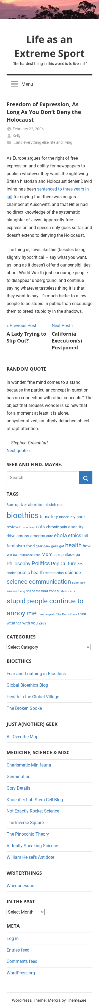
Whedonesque (20, 885)
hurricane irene (30, 555)
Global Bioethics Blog (27, 685)
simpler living (16, 591)
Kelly (17, 136)
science (73, 572)
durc (49, 536)
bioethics (23, 515)
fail (85, 535)
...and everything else (31, 142)
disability (75, 527)
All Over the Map (22, 736)
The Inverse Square (25, 822)
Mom (47, 554)
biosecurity (67, 517)
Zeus (42, 623)
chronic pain (56, 527)
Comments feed (22, 961)
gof (61, 546)
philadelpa (70, 554)
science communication (39, 581)
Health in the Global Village (33, 696)
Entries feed (18, 950)
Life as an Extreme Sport (49, 46)
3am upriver (17, 504)
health (73, 545)
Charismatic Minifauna (29, 765)
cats (40, 526)
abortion (35, 504)
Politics (41, 563)
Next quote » (19, 450)
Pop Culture (63, 563)
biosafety (49, 516)
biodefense (54, 504)
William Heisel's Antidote (30, 857)
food (30, 546)
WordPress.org (21, 973)
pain (57, 555)
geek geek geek (47, 546)
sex (82, 583)
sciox (75, 583)
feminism (16, 545)
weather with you (22, 623)
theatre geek (46, 614)
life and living (61, 142)
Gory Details (18, 788)
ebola (60, 535)
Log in (13, 938)
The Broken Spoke (24, 708)
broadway (28, 527)
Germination (19, 776)
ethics (74, 535)
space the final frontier (42, 591)
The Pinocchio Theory (28, 834)
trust (82, 614)
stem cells (68, 591)
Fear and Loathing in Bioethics (36, 673)
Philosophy (19, 563)
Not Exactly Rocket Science (33, 811)
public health (30, 572)
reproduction (54, 573)
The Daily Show (66, 614)
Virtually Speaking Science (32, 845)
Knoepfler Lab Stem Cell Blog (35, 799)
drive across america (26, 535)
